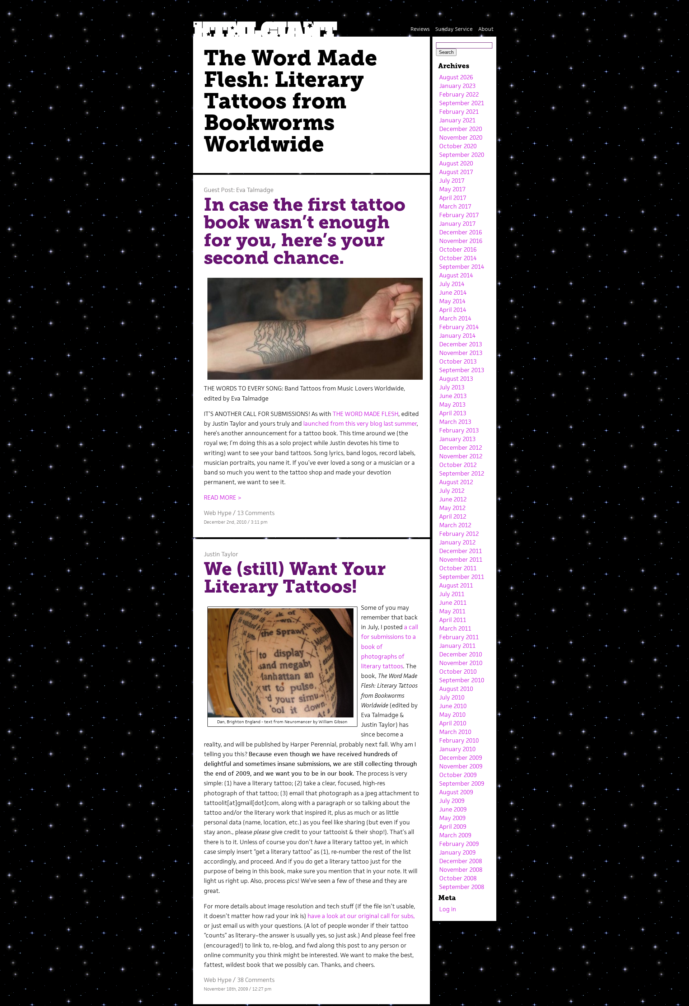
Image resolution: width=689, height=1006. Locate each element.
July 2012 (451, 491)
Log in (447, 909)
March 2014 (455, 318)
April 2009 (452, 826)
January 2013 (457, 439)
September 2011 (461, 577)
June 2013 (453, 396)
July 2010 (451, 697)
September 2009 (461, 783)
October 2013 (458, 361)
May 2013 (452, 404)
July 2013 (451, 387)
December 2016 (460, 232)
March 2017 (455, 206)
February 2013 (459, 430)
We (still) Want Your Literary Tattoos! (295, 578)
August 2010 (456, 689)
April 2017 (452, 198)
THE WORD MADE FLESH (365, 414)
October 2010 (458, 671)
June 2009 (453, 809)
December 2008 (460, 861)
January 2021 (457, 120)
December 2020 (460, 129)
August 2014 (456, 275)
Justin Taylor (221, 554)
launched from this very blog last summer (360, 423)
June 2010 (453, 706)
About (485, 28)
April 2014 (452, 310)
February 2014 (459, 327)
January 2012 (457, 542)
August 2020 (456, 163)
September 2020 (461, 155)
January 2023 (457, 86)
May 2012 (452, 508)
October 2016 (458, 249)
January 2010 (457, 749)
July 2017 (451, 180)
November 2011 (460, 559)
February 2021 (459, 112)
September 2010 (461, 680)
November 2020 (460, 137)
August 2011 (456, 585)
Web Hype (217, 513)
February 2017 (459, 215)
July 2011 (451, 594)
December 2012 (460, 447)
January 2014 (457, 336)
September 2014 (461, 267)
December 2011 (460, 551)
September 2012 (461, 473)
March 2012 (455, 525)
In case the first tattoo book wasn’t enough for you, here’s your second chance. (305, 231)
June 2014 (453, 292)
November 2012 (460, 456)
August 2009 (456, 792)
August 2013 (456, 379)
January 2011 (457, 646)
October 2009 (458, 775)
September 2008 (461, 887)
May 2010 (452, 715)
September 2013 (461, 370)
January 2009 (457, 852)
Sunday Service (454, 28)
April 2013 (452, 413)
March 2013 (455, 422)
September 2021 (461, 103)
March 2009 (455, 835)
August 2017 (456, 172)
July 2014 (451, 284)
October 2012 (458, 465)
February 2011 (459, 637)
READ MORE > (223, 497)
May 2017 (452, 189)
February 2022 (459, 94)
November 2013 (460, 353)
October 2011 (458, 568)
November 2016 (460, 241)
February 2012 (459, 534)
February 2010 (459, 740)
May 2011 (452, 611)
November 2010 (460, 663)
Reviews (420, 28)
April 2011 (452, 620)
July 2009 (451, 801)
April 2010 (452, 723)
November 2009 (460, 766)
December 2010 (460, 654)
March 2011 (455, 628)
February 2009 (459, 844)
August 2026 (456, 77)
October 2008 (458, 878)
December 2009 (460, 758)
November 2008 (460, 870)
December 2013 (460, 344)
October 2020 (458, 146)
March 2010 (455, 732)
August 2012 (456, 482)
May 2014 (452, 301)
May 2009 (452, 818)
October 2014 (458, 258)
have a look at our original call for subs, (361, 916)
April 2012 (452, 516)
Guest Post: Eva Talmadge (238, 190)
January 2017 (457, 224)
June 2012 (453, 499)
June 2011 (453, 603)
